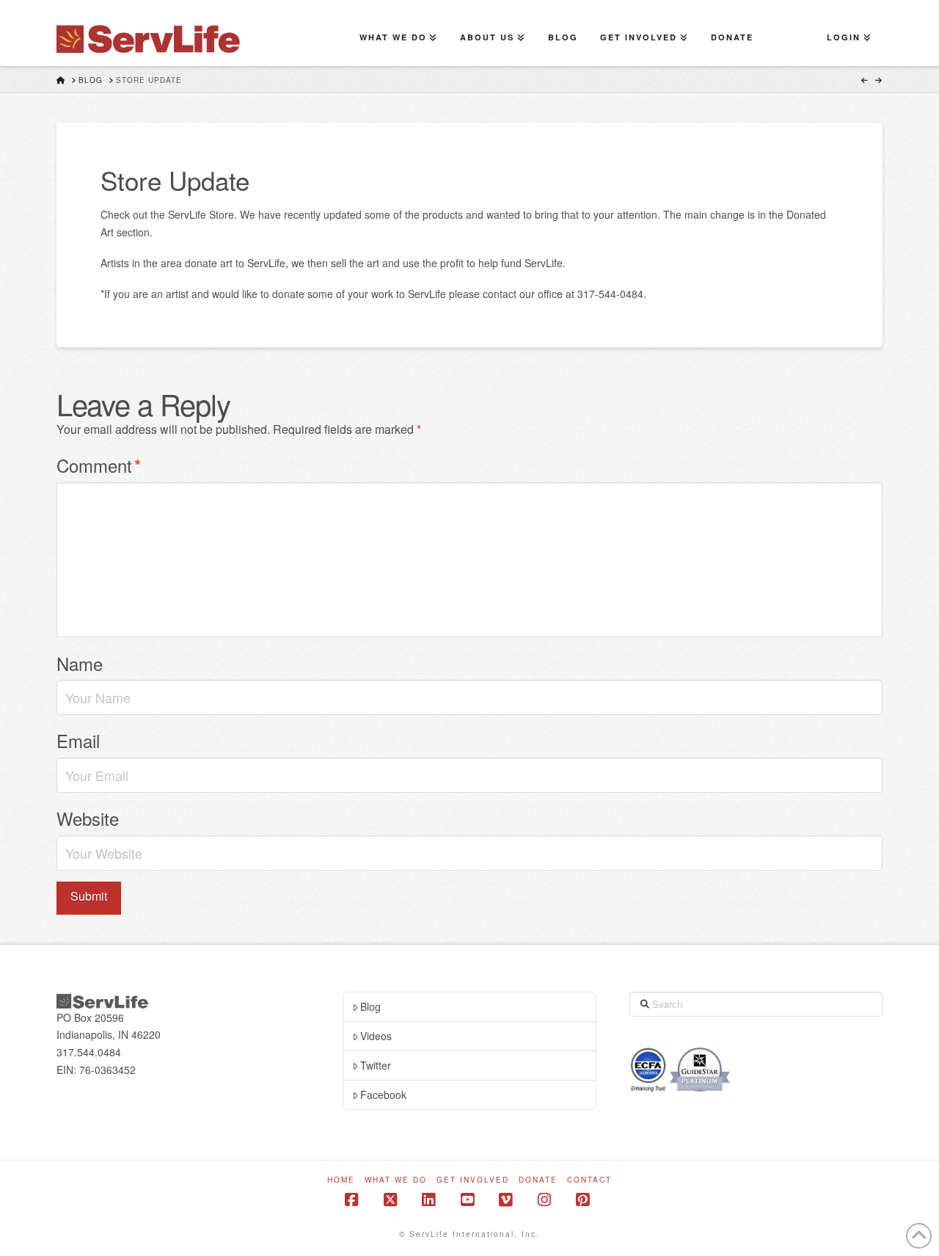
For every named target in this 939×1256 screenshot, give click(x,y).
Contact (589, 1180)
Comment (98, 465)
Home (341, 1180)
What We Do (396, 1180)
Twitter (375, 1065)
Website (87, 818)
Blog (370, 1006)
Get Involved (472, 1180)
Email (78, 740)
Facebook (383, 1094)
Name (79, 663)
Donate (538, 1180)
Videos (376, 1035)
